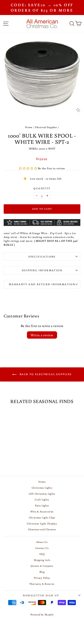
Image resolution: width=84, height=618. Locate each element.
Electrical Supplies (46, 127)
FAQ (42, 554)
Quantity (41, 188)
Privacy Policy (42, 577)
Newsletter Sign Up (41, 595)
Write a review (42, 335)
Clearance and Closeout (42, 529)
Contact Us (42, 548)
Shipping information (42, 270)
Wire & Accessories (42, 511)
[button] (28, 168)
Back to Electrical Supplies (45, 374)
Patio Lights (42, 505)
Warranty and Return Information (42, 284)
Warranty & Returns (42, 583)
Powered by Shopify (42, 614)
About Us (42, 542)
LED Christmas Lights (42, 493)
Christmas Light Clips (42, 517)
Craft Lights (42, 499)
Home (28, 127)
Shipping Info (42, 560)
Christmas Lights (42, 487)
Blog (42, 571)
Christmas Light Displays (42, 523)
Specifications (42, 256)
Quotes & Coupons (42, 565)
